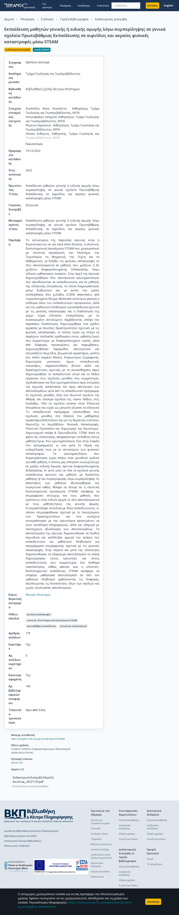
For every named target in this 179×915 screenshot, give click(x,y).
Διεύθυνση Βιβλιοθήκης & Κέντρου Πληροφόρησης (31, 830)
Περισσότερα (34, 144)
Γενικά (150, 858)
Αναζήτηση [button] (84, 5)
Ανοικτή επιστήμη (100, 849)
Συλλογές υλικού (99, 833)
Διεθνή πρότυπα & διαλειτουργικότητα (101, 856)
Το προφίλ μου (154, 864)
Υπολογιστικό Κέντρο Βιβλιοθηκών (22, 840)
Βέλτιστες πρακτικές (101, 844)
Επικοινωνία (97, 876)
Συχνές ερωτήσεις (100, 871)
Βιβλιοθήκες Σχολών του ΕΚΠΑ (20, 836)
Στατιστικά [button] (103, 5)
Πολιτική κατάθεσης (129, 820)
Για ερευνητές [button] (29, 5)
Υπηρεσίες (96, 839)
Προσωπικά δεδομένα (97, 865)
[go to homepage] (14, 5)
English (168, 5)
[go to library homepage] (38, 815)
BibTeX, (15, 762)
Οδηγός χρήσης (127, 833)
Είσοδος (152, 5)
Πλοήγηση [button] (65, 5)
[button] (39, 614)
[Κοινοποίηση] (102, 50)
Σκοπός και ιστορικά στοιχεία (100, 822)
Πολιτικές (96, 828)
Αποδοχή (153, 901)
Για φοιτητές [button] (47, 5)
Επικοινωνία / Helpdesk (17, 845)
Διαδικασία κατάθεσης (125, 827)
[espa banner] (61, 866)
